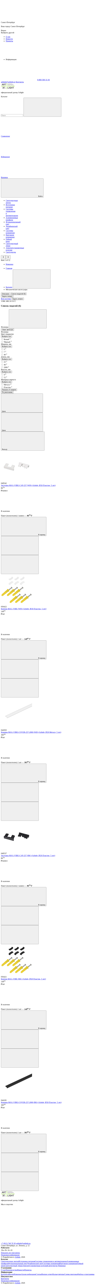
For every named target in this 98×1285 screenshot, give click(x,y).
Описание (5, 294)
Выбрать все (6, 336)
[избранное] (20, 564)
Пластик (8, 387)
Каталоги (5, 1274)
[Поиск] (42, 107)
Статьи (38, 1274)
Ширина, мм (6, 344)
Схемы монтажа (70, 1274)
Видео (11, 1274)
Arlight (17, 1257)
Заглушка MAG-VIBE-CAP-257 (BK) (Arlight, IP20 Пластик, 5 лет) (28, 856)
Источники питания (10, 206)
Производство (11, 1270)
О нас (8, 37)
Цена (4, 411)
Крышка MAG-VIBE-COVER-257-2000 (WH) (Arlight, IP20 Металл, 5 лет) (31, 732)
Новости (9, 39)
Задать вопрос (7, 296)
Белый (7, 339)
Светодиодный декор (13, 1266)
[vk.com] (19, 1223)
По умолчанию (7, 392)
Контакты (20, 82)
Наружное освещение (10, 236)
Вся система (6, 299)
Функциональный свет (17, 1263)
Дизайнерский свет (35, 1263)
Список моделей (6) (18, 294)
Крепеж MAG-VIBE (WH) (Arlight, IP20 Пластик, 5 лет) (23, 609)
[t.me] (55, 1241)
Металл (7, 385)
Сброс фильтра (7, 330)
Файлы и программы (85, 1274)
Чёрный (8, 342)
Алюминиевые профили (12, 219)
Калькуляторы (58, 1274)
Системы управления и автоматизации (51, 1261)
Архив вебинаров (28, 1274)
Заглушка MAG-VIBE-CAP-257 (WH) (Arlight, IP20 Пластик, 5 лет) (28, 485)
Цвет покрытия (7, 334)
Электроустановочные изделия (34, 1266)
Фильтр (5, 449)
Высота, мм (5, 369)
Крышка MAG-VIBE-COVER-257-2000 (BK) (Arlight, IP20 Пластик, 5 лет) (31, 1102)
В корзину (41, 535)
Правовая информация (10, 1255)
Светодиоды (11, 252)
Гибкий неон (9, 240)
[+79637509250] (19, 1241)
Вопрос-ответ (47, 1274)
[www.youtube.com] (55, 1223)
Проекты (9, 41)
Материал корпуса (8, 380)
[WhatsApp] (19, 80)
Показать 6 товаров (9, 390)
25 (5, 362)
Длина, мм (5, 357)
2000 (6, 367)
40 (5, 355)
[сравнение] (20, 545)
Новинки (9, 264)
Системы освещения (10, 232)
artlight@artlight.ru (23, 1243)
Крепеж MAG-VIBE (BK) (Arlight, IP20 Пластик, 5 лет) (23, 979)
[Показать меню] (32, 279)
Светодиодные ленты (10, 1261)
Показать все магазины (10, 1253)
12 (5, 377)
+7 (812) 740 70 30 (8, 1243)
